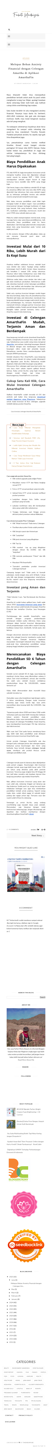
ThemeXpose (28, 1442)
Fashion (19, 1372)
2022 (11, 1309)
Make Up (29, 1388)
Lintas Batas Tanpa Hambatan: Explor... (25, 888)
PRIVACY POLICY (26, 1415)
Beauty (6, 1368)
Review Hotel (8, 1397)
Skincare (27, 1397)
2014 (11, 1335)
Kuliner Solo (8, 1388)
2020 (11, 1316)
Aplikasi (26, 58)
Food (12, 1376)
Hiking (17, 1380)
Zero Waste (8, 1409)
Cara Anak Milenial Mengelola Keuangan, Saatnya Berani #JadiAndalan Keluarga (26, 431)
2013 (11, 1339)
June (13, 1280)
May (13, 1289)
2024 (11, 1302)
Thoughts (18, 1401)
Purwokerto (25, 1393)
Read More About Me (26, 1060)
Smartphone (38, 1397)
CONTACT (9, 1415)
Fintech (43, 1372)
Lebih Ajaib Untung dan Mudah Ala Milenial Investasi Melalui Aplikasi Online (26, 448)
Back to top (38, 1446)
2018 (11, 1322)
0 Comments (14, 829)
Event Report (8, 1372)
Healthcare (8, 1380)
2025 (11, 1277)
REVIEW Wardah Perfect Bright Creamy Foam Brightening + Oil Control (29, 1112)
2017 (11, 1326)
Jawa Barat (27, 1380)
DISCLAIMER (10, 1422)
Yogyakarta (36, 1405)
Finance (34, 1372)
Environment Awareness (21, 1368)
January (14, 1299)
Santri (19, 1397)
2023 (11, 1306)
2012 (11, 1342)
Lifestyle (20, 1388)
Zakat (45, 1405)
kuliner (37, 1409)
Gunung (20, 1376)
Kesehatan (7, 1384)
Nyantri (38, 1388)
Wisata (14, 1405)
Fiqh (5, 1376)
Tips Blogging (36, 1401)
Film (27, 1372)
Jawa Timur (38, 1380)
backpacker (19, 1409)
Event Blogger (38, 1368)
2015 (11, 1332)
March (13, 1293)
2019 (11, 1319)
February (14, 1296)
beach (29, 1409)
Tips (26, 1401)
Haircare (30, 1376)
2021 (11, 1312)
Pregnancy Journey (11, 1393)
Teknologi (7, 1401)
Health (38, 1376)
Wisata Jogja (24, 1405)
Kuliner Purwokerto (36, 1384)
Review (35, 1393)
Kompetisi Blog (20, 1384)
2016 (11, 1329)
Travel (6, 1405)
